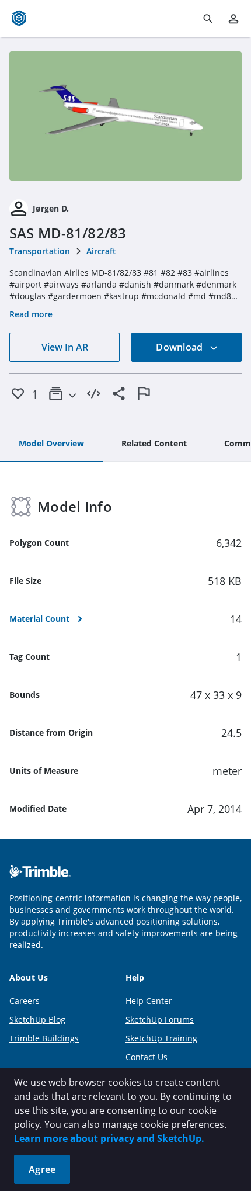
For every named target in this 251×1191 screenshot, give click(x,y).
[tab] (51, 444)
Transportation (39, 251)
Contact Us (147, 1056)
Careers (24, 1000)
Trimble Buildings (44, 1038)
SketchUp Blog (37, 1019)
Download (180, 347)
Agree (42, 1169)
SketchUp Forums (160, 1019)
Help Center (149, 1000)
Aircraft (101, 251)
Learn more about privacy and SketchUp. (109, 1138)
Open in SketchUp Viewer (125, 116)
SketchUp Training (161, 1038)
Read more (31, 314)
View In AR (64, 347)
